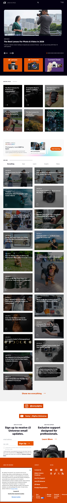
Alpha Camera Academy (38, 474)
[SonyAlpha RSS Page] (63, 474)
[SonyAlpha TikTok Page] (55, 474)
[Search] (38, 3)
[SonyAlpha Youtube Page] (51, 470)
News (38, 484)
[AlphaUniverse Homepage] (9, 3)
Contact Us (37, 470)
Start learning (56, 149)
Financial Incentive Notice (56, 496)
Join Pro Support (39, 478)
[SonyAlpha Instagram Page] (56, 470)
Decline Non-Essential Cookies (16, 493)
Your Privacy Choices (38, 496)
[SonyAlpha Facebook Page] (61, 470)
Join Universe (39, 481)
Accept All (16, 491)
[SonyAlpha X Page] (59, 474)
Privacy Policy (20, 452)
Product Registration (41, 487)
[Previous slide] (5, 53)
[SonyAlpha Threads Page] (51, 474)
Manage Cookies (16, 497)
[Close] (30, 470)
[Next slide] (11, 53)
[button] (62, 2)
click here (24, 454)
